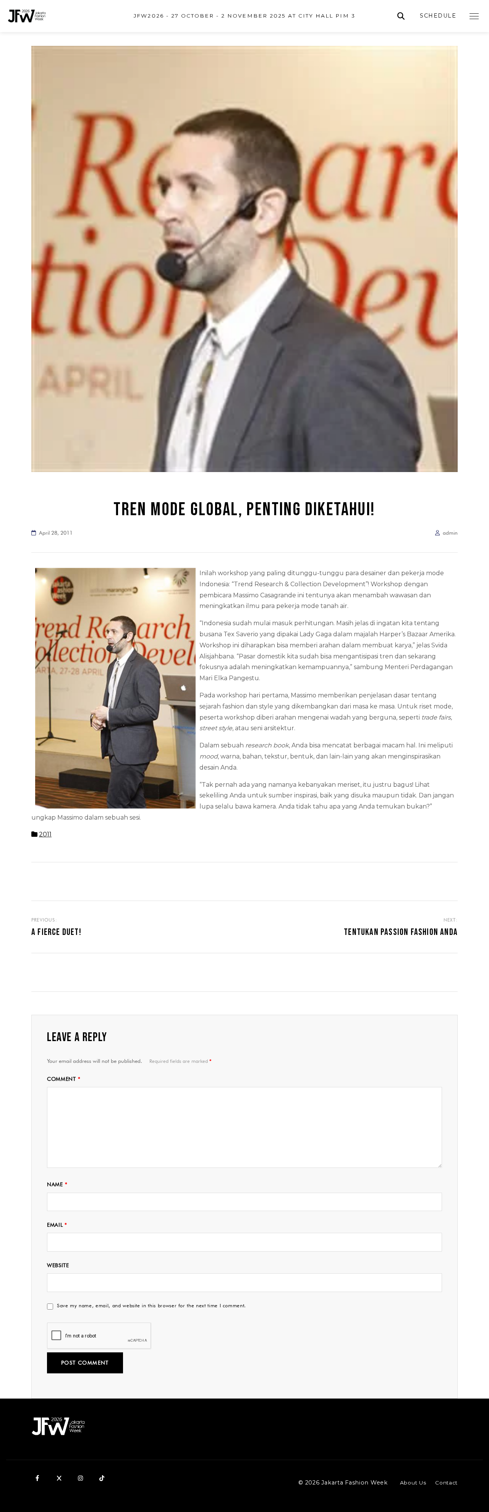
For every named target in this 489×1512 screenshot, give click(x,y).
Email (57, 1225)
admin (450, 533)
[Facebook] (37, 1478)
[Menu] (474, 16)
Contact (446, 1483)
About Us (413, 1483)
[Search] (401, 16)
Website (58, 1265)
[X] (59, 1478)
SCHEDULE (438, 15)
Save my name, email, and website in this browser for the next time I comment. (151, 1305)
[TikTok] (102, 1478)
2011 (45, 834)
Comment (63, 1079)
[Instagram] (80, 1478)
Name (57, 1184)
